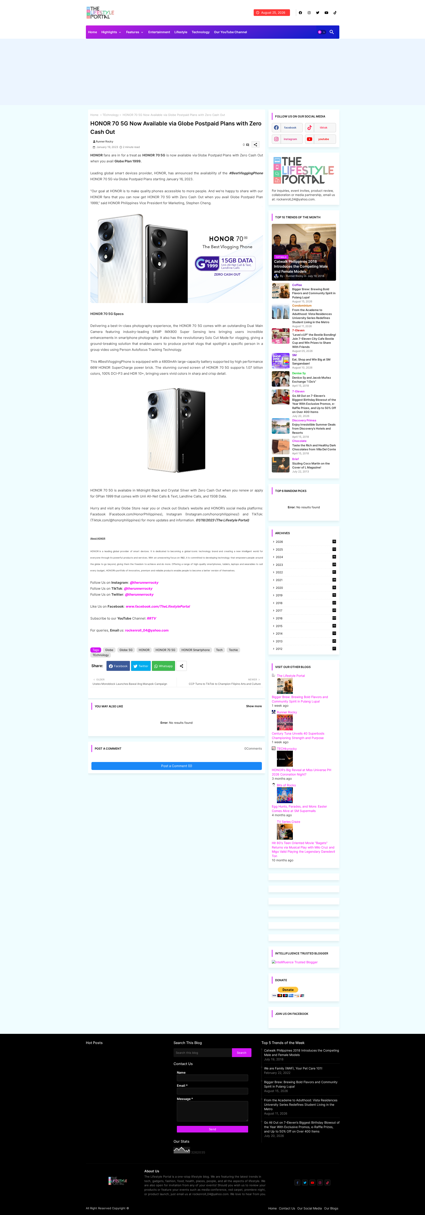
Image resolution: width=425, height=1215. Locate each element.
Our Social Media (309, 1208)
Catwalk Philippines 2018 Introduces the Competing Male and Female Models (301, 1052)
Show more (254, 706)
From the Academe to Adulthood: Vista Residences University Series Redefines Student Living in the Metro (300, 1104)
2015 (306, 626)
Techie (233, 650)
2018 (306, 603)
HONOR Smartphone (196, 650)
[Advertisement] (212, 73)
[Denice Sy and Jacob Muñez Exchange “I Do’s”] (281, 379)
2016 (306, 618)
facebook (290, 127)
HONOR (144, 650)
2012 (306, 649)
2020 (306, 588)
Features (132, 32)
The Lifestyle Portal (291, 676)
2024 (306, 557)
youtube (323, 139)
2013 (306, 641)
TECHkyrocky (287, 748)
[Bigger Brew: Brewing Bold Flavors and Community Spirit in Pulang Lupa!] (281, 290)
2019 (306, 595)
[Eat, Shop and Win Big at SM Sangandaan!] (281, 361)
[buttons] (300, 12)
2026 (306, 541)
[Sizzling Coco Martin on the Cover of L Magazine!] (281, 464)
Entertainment (159, 32)
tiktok (323, 127)
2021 (306, 580)
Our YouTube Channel (230, 32)
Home (92, 32)
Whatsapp (166, 666)
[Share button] (181, 666)
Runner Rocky (287, 712)
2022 (306, 572)
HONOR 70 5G (165, 650)
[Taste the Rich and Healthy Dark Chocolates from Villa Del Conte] (281, 446)
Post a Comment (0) (176, 766)
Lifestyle (180, 32)
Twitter (143, 666)
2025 (306, 550)
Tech (219, 650)
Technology (201, 32)
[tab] (92, 33)
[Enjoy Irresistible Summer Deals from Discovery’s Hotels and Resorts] (281, 426)
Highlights (109, 32)
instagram (290, 139)
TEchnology (110, 115)
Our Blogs (331, 1208)
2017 (306, 611)
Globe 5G (126, 650)
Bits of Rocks (286, 785)
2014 (306, 634)
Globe (109, 650)
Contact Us (287, 1208)
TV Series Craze (288, 821)
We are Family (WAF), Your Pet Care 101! (293, 1068)
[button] (321, 32)
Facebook (121, 666)
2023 (306, 565)
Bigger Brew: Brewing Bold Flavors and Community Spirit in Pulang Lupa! (301, 1084)
